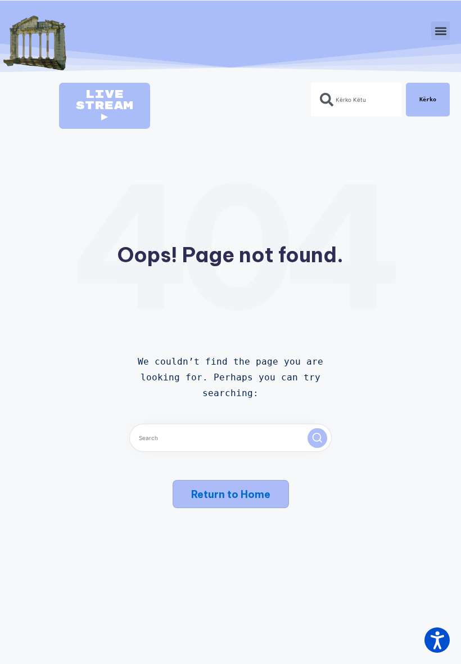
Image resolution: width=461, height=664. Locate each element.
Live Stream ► (104, 105)
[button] (440, 30)
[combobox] (356, 99)
